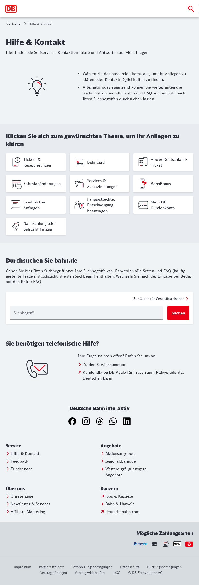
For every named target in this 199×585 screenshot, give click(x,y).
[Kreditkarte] (154, 544)
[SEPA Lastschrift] (165, 544)
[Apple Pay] (177, 544)
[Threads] (99, 421)
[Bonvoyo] (189, 544)
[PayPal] (141, 544)
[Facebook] (72, 421)
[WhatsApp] (113, 421)
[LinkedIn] (127, 421)
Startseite (13, 24)
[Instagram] (86, 421)
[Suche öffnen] (191, 9)
